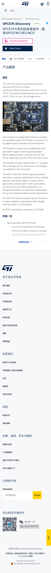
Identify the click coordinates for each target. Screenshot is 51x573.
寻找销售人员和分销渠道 (13, 370)
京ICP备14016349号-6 (25, 561)
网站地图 (6, 423)
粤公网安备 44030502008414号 (27, 564)
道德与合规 (7, 444)
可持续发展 (7, 301)
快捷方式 (6, 415)
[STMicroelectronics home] (25, 4)
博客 (4, 333)
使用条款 (10, 553)
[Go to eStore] (42, 4)
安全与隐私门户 (9, 468)
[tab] (4, 59)
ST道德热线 (7, 452)
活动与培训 (7, 394)
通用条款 (6, 341)
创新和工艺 (7, 309)
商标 (31, 553)
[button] (3, 3)
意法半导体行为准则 (11, 460)
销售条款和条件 (21, 553)
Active (36, 23)
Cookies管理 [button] (27, 556)
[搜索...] (6, 10)
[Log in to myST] (48, 4)
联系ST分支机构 (9, 362)
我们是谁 (6, 285)
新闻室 (5, 386)
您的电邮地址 (8, 489)
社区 (4, 378)
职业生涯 (6, 317)
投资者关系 (7, 293)
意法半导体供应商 (10, 325)
